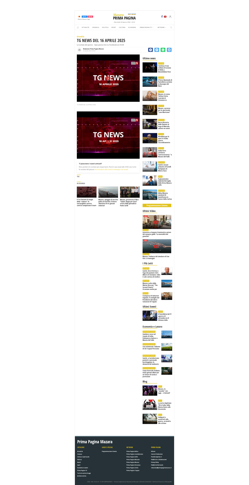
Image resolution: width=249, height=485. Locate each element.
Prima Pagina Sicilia (132, 468)
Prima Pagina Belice (132, 451)
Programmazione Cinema (109, 451)
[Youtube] (165, 16)
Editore (153, 451)
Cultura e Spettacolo (83, 457)
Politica (105, 27)
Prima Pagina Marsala (133, 459)
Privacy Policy (155, 462)
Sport (113, 27)
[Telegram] (169, 50)
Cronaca (95, 27)
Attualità (85, 27)
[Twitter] (156, 50)
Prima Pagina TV (82, 470)
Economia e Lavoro (82, 468)
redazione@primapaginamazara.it (161, 468)
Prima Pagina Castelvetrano (134, 454)
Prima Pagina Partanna (133, 465)
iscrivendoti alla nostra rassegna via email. (111, 169)
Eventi (79, 462)
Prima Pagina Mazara (132, 462)
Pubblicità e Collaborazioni (159, 459)
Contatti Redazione (157, 454)
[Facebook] (162, 16)
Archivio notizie (81, 476)
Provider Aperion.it (156, 457)
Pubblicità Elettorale (157, 465)
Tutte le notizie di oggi (84, 473)
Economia (132, 27)
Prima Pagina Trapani (132, 470)
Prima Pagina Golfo (132, 457)
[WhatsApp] (163, 50)
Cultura (122, 27)
